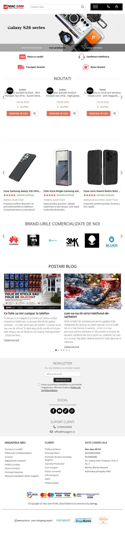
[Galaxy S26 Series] (62, 33)
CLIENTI (49, 442)
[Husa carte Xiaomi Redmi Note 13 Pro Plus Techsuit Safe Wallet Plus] (103, 167)
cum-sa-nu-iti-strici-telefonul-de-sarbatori (86, 314)
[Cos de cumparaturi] (116, 6)
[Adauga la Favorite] (34, 113)
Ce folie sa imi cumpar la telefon (26, 313)
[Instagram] (72, 411)
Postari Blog (63, 266)
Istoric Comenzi (12, 468)
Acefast (22, 89)
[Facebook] (53, 411)
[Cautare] (83, 7)
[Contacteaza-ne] (108, 6)
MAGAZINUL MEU (15, 442)
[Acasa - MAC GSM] (13, 6)
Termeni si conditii (13, 449)
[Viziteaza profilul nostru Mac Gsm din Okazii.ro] (103, 520)
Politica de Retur (53, 449)
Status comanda (53, 471)
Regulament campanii (15, 460)
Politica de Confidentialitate (18, 453)
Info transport (52, 475)
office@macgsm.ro (64, 431)
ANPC (47, 479)
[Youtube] (59, 411)
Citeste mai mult (11, 339)
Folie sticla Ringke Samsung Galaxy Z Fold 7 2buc (71, 191)
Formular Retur (52, 453)
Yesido (102, 89)
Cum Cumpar (51, 467)
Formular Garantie (14, 472)
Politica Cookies (12, 464)
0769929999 (64, 427)
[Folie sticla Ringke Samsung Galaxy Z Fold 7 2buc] (62, 167)
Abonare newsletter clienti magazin (22, 475)
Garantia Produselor (54, 463)
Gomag (93, 503)
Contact (9, 456)
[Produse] (96, 7)
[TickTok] (66, 411)
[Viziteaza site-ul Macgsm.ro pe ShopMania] (83, 520)
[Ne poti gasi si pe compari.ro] (63, 520)
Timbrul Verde (52, 482)
